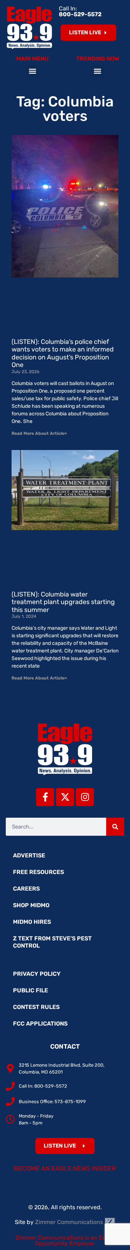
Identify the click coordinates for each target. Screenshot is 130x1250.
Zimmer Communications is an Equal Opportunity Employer (65, 1240)
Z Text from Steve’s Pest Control (52, 942)
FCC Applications (40, 1023)
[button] (33, 71)
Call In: (80, 11)
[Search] (115, 827)
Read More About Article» (39, 433)
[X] (65, 797)
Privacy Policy (37, 973)
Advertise (29, 855)
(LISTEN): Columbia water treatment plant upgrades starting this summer (63, 602)
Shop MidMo (31, 905)
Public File (30, 990)
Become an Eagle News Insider (65, 1168)
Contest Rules (36, 1007)
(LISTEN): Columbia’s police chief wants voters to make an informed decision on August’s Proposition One (63, 353)
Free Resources (38, 872)
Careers (26, 888)
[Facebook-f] (45, 797)
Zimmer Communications (69, 1222)
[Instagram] (85, 797)
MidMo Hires (32, 921)
